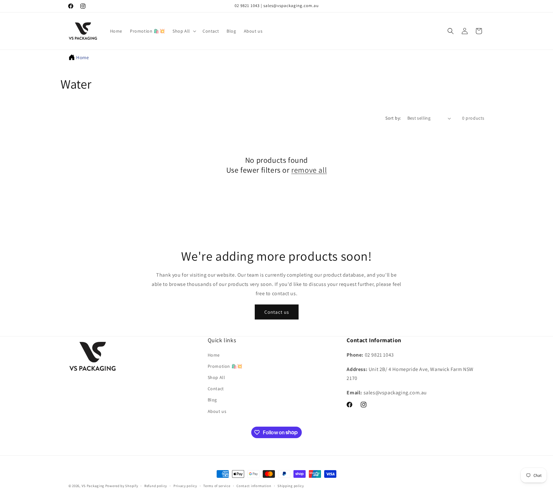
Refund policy (155, 485)
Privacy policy (185, 485)
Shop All (216, 377)
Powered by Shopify (121, 486)
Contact (216, 388)
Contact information (253, 485)
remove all (309, 170)
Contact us (276, 312)
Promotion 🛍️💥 (225, 366)
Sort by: (393, 118)
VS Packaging (93, 486)
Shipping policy (290, 485)
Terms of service (216, 485)
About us (217, 411)
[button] (184, 31)
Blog (212, 400)
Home (82, 57)
